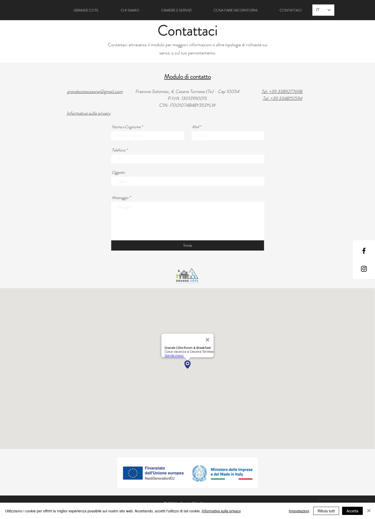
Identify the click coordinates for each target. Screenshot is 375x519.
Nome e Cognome (126, 127)
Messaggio (120, 198)
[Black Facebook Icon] (364, 251)
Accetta (352, 510)
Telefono (119, 150)
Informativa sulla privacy (221, 510)
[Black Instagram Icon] (364, 269)
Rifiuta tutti (326, 510)
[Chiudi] (369, 511)
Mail (195, 127)
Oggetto (118, 172)
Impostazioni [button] (299, 510)
